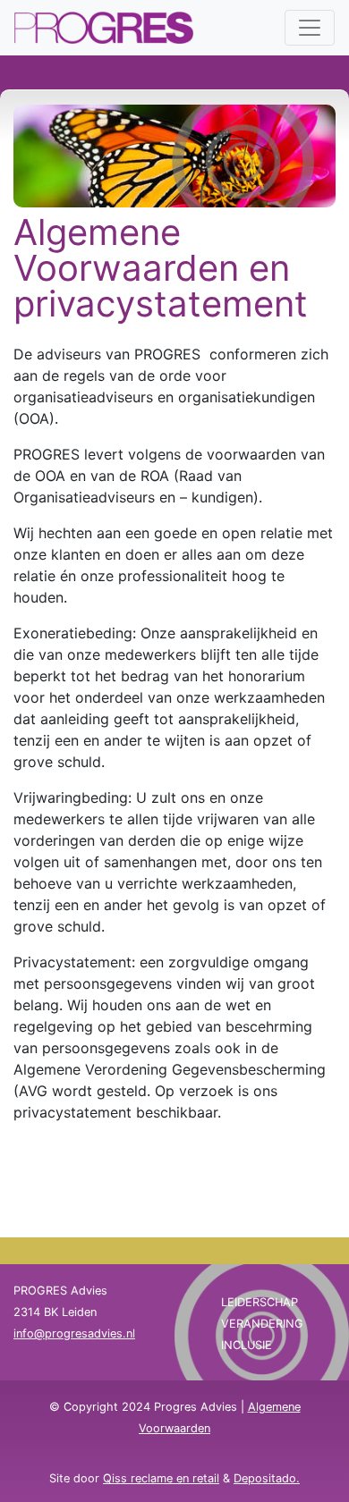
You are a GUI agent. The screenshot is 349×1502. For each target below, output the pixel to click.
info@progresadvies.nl (74, 1333)
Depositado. (267, 1478)
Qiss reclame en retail (161, 1478)
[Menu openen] (310, 28)
